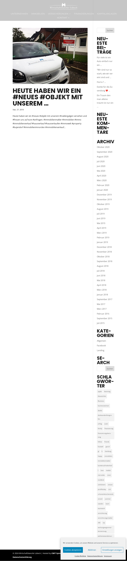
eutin (106, 424)
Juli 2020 (101, 161)
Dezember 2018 (104, 247)
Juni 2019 (101, 218)
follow (100, 442)
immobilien (108, 456)
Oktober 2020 (103, 147)
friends (106, 442)
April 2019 (101, 228)
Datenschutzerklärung (95, 556)
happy (100, 456)
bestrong (107, 391)
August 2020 (102, 156)
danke (100, 410)
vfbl (99, 523)
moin (109, 475)
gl (98, 451)
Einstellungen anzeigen (112, 550)
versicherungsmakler (105, 518)
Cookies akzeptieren (72, 550)
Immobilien (38, 14)
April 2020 (101, 175)
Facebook (101, 345)
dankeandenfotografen (105, 417)
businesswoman (103, 406)
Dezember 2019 (104, 194)
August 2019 (102, 209)
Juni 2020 (101, 166)
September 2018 (104, 261)
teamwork (101, 508)
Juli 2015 (101, 323)
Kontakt (62, 18)
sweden (100, 504)
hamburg (108, 451)
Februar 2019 (103, 237)
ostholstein (101, 485)
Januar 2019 (102, 242)
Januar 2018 (102, 294)
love (102, 470)
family (100, 428)
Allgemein (101, 340)
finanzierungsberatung (104, 435)
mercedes (101, 475)
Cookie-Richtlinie (80, 556)
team (107, 504)
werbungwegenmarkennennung (105, 529)
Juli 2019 (101, 213)
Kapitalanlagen (107, 14)
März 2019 (102, 232)
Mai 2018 (101, 280)
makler (108, 470)
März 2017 (102, 309)
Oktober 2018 (103, 256)
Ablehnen (92, 550)
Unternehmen (19, 14)
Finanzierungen (84, 14)
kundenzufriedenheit (105, 465)
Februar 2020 (103, 185)
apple (100, 391)
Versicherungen (58, 14)
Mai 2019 (101, 223)
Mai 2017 (101, 304)
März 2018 (102, 289)
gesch (108, 447)
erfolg (100, 424)
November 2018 (104, 251)
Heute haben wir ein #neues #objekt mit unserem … (48, 97)
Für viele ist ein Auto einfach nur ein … (104, 61)
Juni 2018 (101, 275)
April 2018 (101, 285)
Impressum (108, 556)
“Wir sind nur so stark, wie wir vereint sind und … (105, 73)
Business (101, 401)
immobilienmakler (104, 461)
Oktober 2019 (103, 204)
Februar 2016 (103, 313)
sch (109, 489)
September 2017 (104, 299)
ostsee (110, 485)
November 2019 (104, 199)
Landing (100, 350)
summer (108, 499)
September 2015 (104, 318)
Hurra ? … (101, 82)
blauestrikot (102, 396)
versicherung (102, 513)
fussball (100, 447)
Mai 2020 (101, 170)
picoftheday (102, 489)
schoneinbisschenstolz (105, 494)
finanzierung (109, 428)
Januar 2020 (102, 190)
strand (100, 499)
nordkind (101, 480)
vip (104, 523)
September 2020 (104, 152)
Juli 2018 (101, 270)
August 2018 (102, 266)
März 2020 (102, 180)
